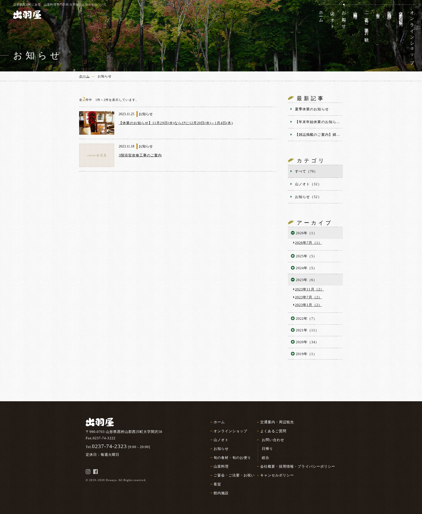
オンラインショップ (230, 431)
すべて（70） (306, 171)
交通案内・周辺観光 (277, 422)
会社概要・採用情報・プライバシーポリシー (297, 466)
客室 (217, 484)
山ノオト (221, 440)
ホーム (219, 422)
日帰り (267, 448)
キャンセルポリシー (277, 475)
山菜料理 (221, 466)
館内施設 (221, 493)
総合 (265, 458)
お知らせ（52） (308, 197)
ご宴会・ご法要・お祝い (234, 475)
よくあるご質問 (273, 431)
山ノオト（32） (308, 184)
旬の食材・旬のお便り (232, 458)
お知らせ (221, 448)
